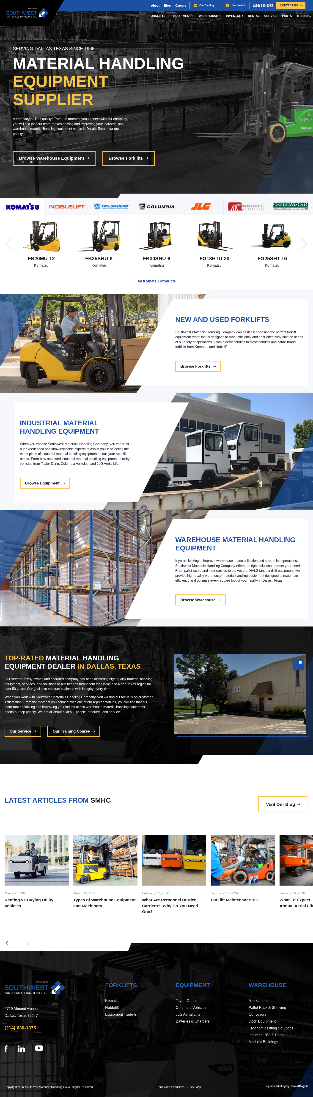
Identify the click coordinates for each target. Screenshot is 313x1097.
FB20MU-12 (41, 258)
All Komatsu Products (156, 281)
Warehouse (208, 15)
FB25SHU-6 (99, 258)
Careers (180, 5)
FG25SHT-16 (272, 258)
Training (304, 15)
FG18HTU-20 (214, 258)
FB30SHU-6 (156, 258)
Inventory (234, 15)
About (155, 5)
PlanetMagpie (299, 1086)
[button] (14, 162)
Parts (287, 15)
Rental (254, 15)
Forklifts (157, 15)
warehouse (267, 985)
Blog (167, 5)
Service (270, 15)
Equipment (182, 15)
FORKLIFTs (121, 985)
